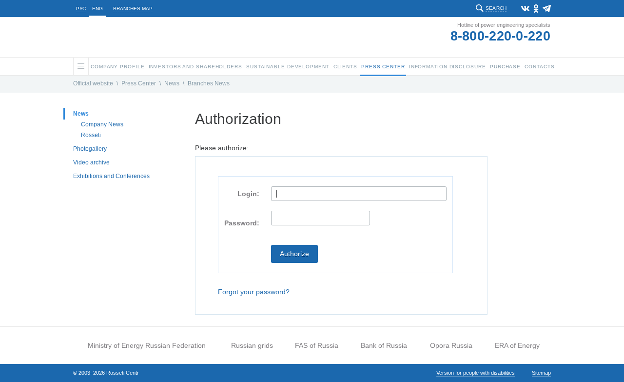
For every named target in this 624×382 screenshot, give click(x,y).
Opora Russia (451, 345)
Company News (102, 124)
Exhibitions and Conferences (111, 176)
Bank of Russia (384, 345)
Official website (93, 83)
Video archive (91, 162)
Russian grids (252, 345)
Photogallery (90, 148)
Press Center (138, 83)
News (171, 83)
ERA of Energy (517, 345)
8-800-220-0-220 (500, 36)
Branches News (209, 83)
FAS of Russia (316, 345)
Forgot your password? (254, 292)
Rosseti (91, 135)
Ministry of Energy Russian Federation (147, 345)
